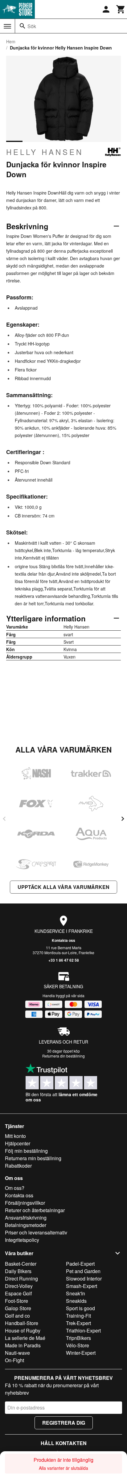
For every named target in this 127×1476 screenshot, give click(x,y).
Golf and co (17, 1315)
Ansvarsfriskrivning (26, 1217)
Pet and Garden (83, 1271)
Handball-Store (21, 1323)
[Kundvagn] (121, 9)
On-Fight (14, 1360)
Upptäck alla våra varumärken (63, 886)
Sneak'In (75, 1293)
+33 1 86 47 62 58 (63, 960)
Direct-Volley (19, 1285)
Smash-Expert (81, 1285)
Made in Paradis (23, 1345)
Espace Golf (18, 1293)
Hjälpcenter (17, 1143)
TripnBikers (78, 1337)
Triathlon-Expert (83, 1330)
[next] (122, 818)
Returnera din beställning (63, 1055)
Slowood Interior (84, 1278)
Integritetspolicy (22, 1239)
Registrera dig (63, 1422)
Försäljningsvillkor (25, 1202)
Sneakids (76, 1300)
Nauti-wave (17, 1352)
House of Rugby (22, 1330)
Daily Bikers (18, 1271)
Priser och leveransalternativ (36, 1232)
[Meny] (7, 26)
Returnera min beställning (33, 1158)
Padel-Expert (80, 1263)
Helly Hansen (44, 152)
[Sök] (22, 26)
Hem (10, 41)
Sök (31, 26)
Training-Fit (78, 1315)
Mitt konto (15, 1135)
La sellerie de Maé (25, 1337)
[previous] (4, 818)
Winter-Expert (81, 1352)
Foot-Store (16, 1300)
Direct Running (21, 1278)
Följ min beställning (26, 1150)
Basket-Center (20, 1263)
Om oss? (14, 1187)
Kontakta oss (63, 940)
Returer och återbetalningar (35, 1210)
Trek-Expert (78, 1323)
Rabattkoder (18, 1165)
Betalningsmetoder (25, 1225)
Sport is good (80, 1308)
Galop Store (18, 1308)
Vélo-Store (77, 1345)
